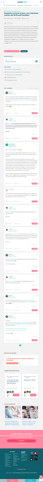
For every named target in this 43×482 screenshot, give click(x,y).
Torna (6, 8)
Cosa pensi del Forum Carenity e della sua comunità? (20, 359)
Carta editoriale (15, 455)
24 (26, 395)
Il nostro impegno (8, 466)
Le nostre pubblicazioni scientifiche (7, 464)
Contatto (14, 463)
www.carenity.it (9, 472)
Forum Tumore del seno (11, 5)
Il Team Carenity (7, 456)
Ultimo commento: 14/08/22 (12, 388)
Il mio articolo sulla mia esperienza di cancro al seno (13, 381)
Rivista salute (23, 453)
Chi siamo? (7, 453)
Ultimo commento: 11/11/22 (29, 388)
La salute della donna (11, 77)
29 (8, 395)
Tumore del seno (10, 61)
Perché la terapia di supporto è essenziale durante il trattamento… (12, 423)
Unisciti (21, 441)
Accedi (30, 480)
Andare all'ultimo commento (33, 88)
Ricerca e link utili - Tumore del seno (14, 74)
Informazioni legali (16, 458)
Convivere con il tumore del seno (25, 5)
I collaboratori (7, 460)
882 (9, 394)
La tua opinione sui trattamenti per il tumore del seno (18, 72)
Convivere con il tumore (11, 80)
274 (26, 394)
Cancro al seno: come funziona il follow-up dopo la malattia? (29, 423)
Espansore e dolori (30, 380)
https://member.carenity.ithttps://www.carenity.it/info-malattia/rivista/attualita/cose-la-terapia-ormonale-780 (16, 329)
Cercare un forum (24, 454)
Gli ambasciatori (7, 457)
